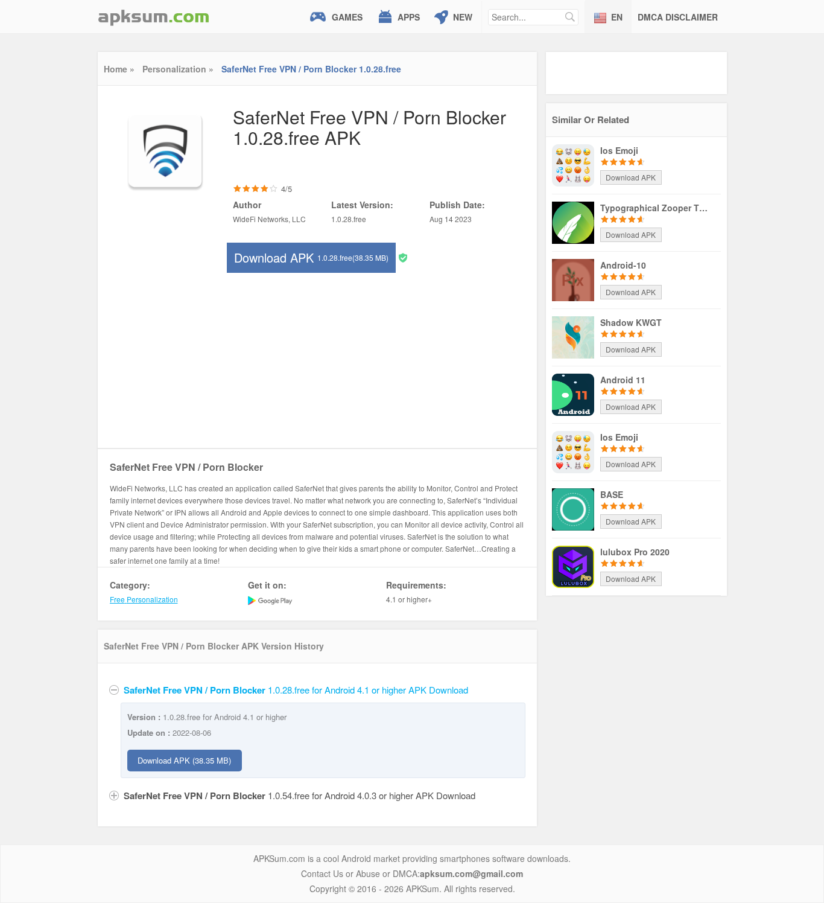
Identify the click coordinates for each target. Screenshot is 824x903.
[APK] (154, 17)
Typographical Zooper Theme (654, 208)
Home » (119, 69)
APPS (409, 17)
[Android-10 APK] (573, 279)
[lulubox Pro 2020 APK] (573, 566)
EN (617, 17)
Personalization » (178, 69)
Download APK (311, 257)
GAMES (347, 17)
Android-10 (623, 265)
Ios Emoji (619, 150)
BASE (611, 494)
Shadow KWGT (631, 322)
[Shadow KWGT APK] (573, 336)
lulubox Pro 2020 (635, 552)
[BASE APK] (573, 508)
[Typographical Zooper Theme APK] (573, 221)
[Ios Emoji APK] (573, 164)
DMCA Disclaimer (678, 17)
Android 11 (622, 380)
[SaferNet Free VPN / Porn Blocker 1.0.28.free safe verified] (403, 257)
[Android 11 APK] (573, 394)
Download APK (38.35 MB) (184, 760)
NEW (462, 17)
